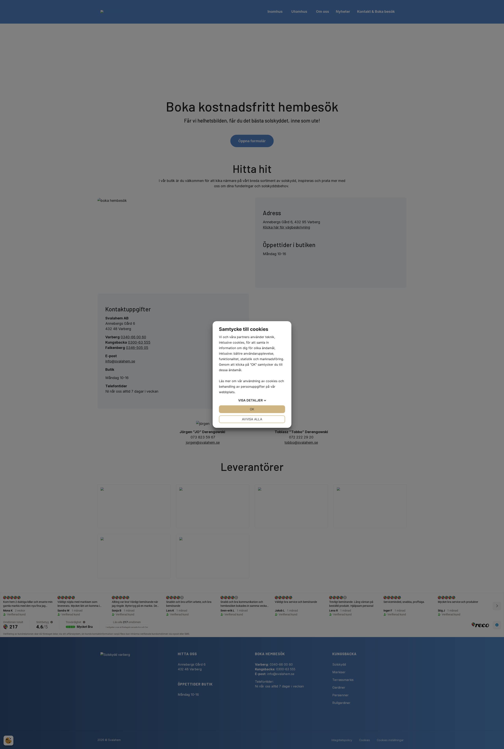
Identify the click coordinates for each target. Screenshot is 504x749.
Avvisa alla (252, 419)
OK (252, 409)
